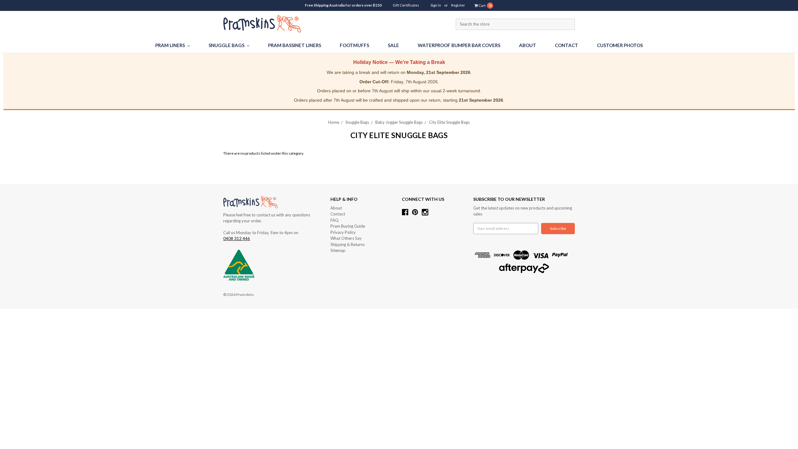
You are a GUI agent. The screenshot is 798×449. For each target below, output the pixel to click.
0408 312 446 (236, 238)
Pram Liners (170, 45)
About (527, 45)
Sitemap (337, 250)
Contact (566, 45)
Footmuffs (354, 45)
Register (458, 5)
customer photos (620, 45)
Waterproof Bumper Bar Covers (459, 45)
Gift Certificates (406, 5)
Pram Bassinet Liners (294, 45)
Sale (393, 45)
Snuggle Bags (227, 45)
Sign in (435, 5)
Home (333, 122)
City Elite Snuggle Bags (449, 122)
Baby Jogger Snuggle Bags (399, 122)
